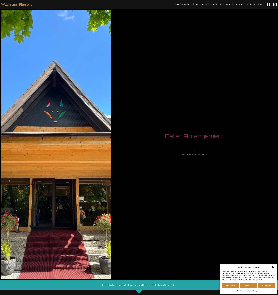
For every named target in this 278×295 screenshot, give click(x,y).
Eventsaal (228, 4)
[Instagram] (275, 4)
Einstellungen (266, 285)
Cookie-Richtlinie (237, 291)
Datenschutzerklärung (250, 291)
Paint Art (239, 4)
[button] (274, 267)
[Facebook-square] (268, 4)
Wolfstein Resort (16, 4)
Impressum (261, 291)
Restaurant (206, 4)
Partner (248, 4)
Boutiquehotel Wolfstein (187, 4)
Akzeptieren (230, 285)
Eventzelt (217, 4)
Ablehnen (248, 285)
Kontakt (258, 4)
